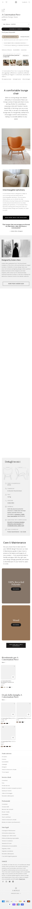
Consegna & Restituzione (8, 830)
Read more (22, 879)
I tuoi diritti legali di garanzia (9, 856)
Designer (4, 767)
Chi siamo (4, 756)
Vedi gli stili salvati (24, 36)
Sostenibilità (16, 49)
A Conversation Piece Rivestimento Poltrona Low (7, 682)
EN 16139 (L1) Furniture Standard (15, 522)
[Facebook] (3, 882)
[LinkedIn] (13, 882)
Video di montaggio (7, 793)
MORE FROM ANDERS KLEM (16, 284)
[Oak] (2, 723)
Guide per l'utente (6, 790)
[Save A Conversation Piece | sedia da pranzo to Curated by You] (13, 737)
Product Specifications (13, 531)
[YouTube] (9, 882)
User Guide (23, 531)
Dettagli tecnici (17, 79)
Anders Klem (10, 502)
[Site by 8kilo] (20, 893)
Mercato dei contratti (7, 809)
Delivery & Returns (7, 49)
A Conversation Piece (23, 718)
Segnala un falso (6, 848)
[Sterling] (7, 687)
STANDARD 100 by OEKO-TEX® (15, 525)
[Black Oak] (7, 723)
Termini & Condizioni (7, 840)
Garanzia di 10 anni (6, 843)
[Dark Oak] (4, 723)
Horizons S (18, 514)
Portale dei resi (6, 785)
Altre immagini (26, 79)
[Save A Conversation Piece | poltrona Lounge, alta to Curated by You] (13, 714)
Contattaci (5, 780)
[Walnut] (10, 746)
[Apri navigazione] (2, 2)
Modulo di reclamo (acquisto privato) (12, 788)
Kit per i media (5, 812)
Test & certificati (6, 817)
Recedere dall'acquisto (8, 795)
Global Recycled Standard (14, 524)
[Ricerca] (29, 2)
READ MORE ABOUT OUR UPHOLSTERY (16, 218)
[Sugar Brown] (2, 687)
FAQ (3, 783)
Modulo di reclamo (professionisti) (11, 822)
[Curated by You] (6, 2)
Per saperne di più (6, 79)
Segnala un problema (7, 851)
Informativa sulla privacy (8, 833)
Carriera (4, 759)
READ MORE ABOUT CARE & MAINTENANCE (16, 645)
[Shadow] (10, 687)
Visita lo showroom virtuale (9, 769)
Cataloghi (4, 764)
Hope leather (13, 516)
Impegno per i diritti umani (9, 835)
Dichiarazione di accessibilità (9, 846)
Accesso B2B (5, 806)
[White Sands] (4, 687)
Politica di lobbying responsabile (10, 838)
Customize (23, 49)
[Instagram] (6, 882)
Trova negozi (5, 772)
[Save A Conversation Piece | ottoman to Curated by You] (28, 714)
